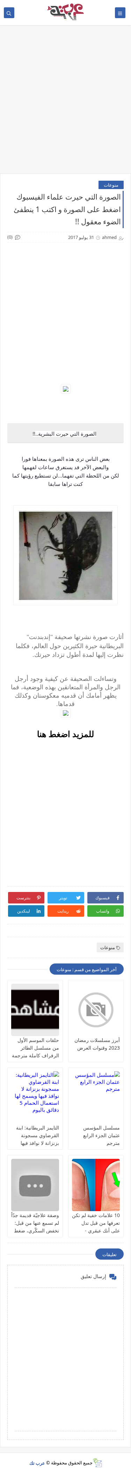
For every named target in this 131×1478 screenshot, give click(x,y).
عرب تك (37, 1463)
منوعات (111, 185)
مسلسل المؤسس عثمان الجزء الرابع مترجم (101, 1135)
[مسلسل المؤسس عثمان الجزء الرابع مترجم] (96, 1097)
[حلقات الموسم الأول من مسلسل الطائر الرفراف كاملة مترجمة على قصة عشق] (35, 1010)
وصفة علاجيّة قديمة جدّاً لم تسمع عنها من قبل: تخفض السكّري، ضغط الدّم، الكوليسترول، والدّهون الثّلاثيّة (35, 1230)
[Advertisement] (65, 102)
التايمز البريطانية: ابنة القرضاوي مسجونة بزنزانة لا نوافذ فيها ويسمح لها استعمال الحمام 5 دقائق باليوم (37, 1143)
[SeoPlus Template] (97, 1463)
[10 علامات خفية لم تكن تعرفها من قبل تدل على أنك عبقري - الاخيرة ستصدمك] (96, 1185)
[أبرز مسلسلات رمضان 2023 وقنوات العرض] (96, 1010)
